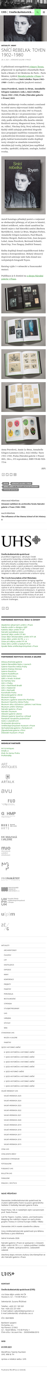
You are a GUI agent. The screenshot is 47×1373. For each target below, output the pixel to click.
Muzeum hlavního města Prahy (14, 702)
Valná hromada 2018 (12, 1130)
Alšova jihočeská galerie (11, 662)
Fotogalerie (6, 1164)
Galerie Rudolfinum (9, 673)
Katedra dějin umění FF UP (13, 629)
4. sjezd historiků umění (14, 1071)
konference (9, 979)
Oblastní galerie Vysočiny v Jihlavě (16, 716)
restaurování (9, 999)
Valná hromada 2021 (12, 1115)
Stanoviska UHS (7, 1033)
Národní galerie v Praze (21, 60)
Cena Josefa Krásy (8, 1154)
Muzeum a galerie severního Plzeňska (17, 699)
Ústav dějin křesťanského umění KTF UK (18, 636)
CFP (5, 960)
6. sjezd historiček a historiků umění (19, 1062)
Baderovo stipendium (10, 1159)
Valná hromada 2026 (10, 1238)
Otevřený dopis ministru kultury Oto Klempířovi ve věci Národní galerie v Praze (23, 1255)
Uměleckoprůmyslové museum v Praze (18, 725)
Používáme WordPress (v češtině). (13, 1370)
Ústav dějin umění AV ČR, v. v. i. (15, 639)
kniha (6, 483)
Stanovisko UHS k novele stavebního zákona (20, 1226)
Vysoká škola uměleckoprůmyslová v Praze (19, 646)
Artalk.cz (5, 750)
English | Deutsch (9, 1183)
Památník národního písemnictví (15, 718)
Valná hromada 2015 (12, 1144)
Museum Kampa (8, 697)
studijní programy (11, 1008)
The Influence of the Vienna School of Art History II (23, 516)
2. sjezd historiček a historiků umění (19, 1081)
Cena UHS (5, 1149)
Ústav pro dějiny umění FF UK (14, 641)
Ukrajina (7, 1018)
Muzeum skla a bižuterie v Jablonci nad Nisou (21, 704)
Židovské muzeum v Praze (12, 732)
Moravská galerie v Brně (11, 695)
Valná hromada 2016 (12, 1139)
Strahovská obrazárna (10, 723)
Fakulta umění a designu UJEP (14, 627)
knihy (13, 45)
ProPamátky (6, 755)
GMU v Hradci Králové (10, 678)
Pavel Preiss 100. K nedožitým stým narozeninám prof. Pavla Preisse (22, 1211)
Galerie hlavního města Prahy (14, 666)
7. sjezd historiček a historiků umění (19, 1057)
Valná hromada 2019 (12, 1125)
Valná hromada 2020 (12, 1120)
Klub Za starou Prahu (10, 753)
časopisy (7, 955)
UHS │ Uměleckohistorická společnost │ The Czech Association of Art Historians (17, 12)
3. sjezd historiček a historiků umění (19, 1076)
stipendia (8, 1004)
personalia (8, 994)
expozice (7, 970)
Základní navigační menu (44, 12)
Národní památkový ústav (12, 632)
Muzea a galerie (10, 1037)
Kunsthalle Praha (8, 692)
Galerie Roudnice (8, 671)
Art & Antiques (7, 748)
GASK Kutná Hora (8, 676)
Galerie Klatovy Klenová (11, 669)
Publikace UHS (7, 1168)
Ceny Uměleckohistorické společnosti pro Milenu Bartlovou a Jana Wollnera (22, 1232)
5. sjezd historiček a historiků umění (19, 1067)
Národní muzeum (9, 711)
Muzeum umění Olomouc (12, 706)
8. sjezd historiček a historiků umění (19, 1052)
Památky (7, 1042)
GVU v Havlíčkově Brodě (11, 685)
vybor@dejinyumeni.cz (24, 1311)
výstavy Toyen (36, 66)
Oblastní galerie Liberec (11, 714)
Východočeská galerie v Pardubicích (16, 728)
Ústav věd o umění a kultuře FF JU (16, 644)
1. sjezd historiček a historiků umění (19, 1086)
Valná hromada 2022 (12, 1110)
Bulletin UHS (6, 1173)
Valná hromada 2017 (12, 1134)
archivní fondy (10, 950)
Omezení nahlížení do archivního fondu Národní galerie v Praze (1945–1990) (23, 504)
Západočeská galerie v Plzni (13, 730)
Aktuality (5, 45)
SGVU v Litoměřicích (10, 721)
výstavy (7, 1023)
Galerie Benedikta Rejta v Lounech (16, 664)
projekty (7, 984)
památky (7, 989)
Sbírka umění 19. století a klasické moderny (21, 487)
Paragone (5, 1178)
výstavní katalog (11, 490)
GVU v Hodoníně (8, 688)
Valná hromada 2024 (12, 1101)
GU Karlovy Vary (8, 680)
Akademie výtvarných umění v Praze (17, 625)
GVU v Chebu (7, 683)
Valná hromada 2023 (12, 1105)
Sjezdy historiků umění (10, 1047)
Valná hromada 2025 (12, 1096)
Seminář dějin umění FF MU (13, 634)
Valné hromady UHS (9, 1091)
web (5, 1028)
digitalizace (9, 965)
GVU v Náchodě (8, 690)
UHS (5, 1013)
